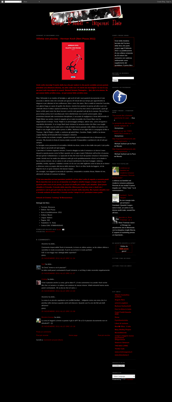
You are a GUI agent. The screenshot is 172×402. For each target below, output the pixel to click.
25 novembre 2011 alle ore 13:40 (58, 291)
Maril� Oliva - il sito (123, 326)
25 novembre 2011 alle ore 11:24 (58, 258)
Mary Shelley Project (123, 329)
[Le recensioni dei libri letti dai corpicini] (80, 30)
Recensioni (50, 231)
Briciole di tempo (48, 317)
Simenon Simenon (122, 342)
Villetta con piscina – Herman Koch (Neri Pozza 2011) (65, 38)
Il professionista (121, 320)
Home (117, 317)
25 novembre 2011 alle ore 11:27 (58, 273)
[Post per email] (63, 229)
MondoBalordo (121, 333)
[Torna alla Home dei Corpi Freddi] (78, 30)
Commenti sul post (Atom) (53, 340)
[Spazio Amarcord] (94, 30)
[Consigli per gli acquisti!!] (85, 30)
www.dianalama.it (122, 355)
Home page (73, 335)
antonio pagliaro (121, 303)
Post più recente (42, 335)
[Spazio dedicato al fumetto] (92, 30)
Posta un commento (43, 332)
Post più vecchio (104, 335)
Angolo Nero (120, 300)
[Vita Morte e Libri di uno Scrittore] (87, 30)
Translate (129, 379)
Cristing (44, 279)
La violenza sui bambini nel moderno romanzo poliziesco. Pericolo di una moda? (123, 173)
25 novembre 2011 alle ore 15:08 (58, 311)
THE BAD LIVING (121, 346)
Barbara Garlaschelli (123, 306)
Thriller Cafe (119, 349)
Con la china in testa (123, 309)
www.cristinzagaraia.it (123, 352)
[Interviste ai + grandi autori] (82, 30)
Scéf (43, 264)
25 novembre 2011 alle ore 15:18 (58, 326)
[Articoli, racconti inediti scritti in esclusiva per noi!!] (89, 30)
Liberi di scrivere (121, 323)
